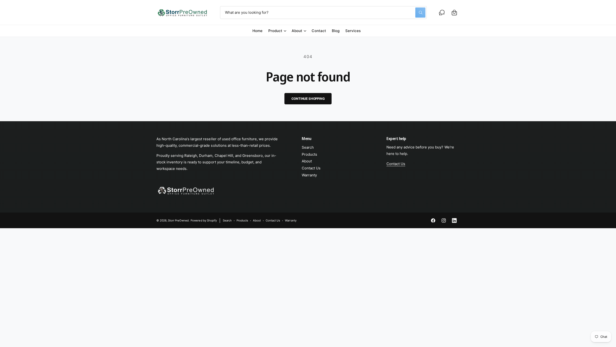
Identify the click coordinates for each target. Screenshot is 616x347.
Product (275, 30)
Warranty (309, 175)
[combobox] (323, 12)
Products (309, 154)
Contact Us (311, 168)
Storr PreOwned (178, 220)
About (297, 30)
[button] (454, 12)
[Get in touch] (442, 12)
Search (308, 147)
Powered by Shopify (204, 220)
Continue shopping (308, 98)
